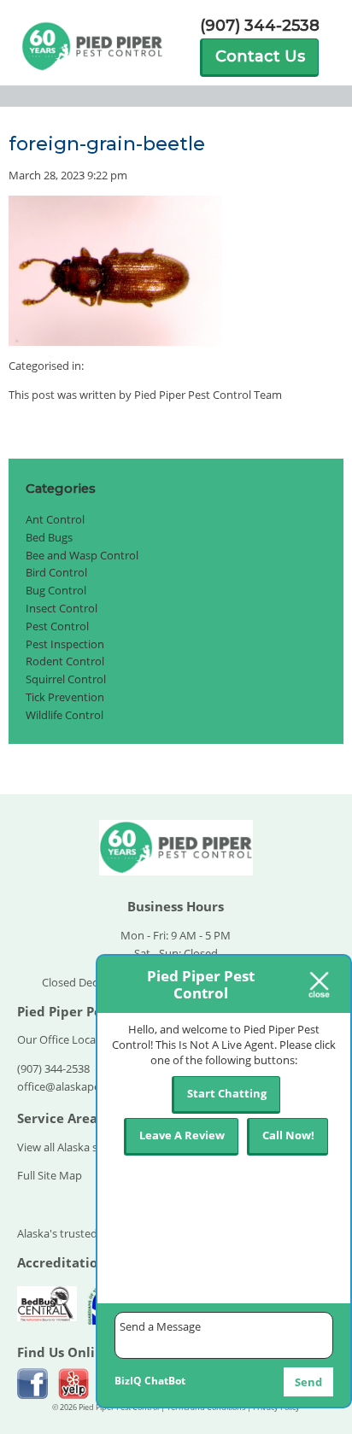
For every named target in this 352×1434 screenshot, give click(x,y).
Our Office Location (66, 1039)
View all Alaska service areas (87, 1147)
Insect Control (61, 608)
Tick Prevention (65, 697)
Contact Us (260, 56)
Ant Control (55, 519)
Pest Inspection (65, 644)
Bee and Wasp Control (82, 555)
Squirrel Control (66, 679)
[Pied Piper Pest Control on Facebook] (32, 1383)
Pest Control (57, 626)
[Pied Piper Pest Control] (176, 875)
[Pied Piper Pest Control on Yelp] (73, 1383)
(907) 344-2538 (260, 26)
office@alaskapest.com (75, 1086)
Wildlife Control (64, 715)
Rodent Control (65, 661)
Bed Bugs (49, 537)
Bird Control (56, 572)
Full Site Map (49, 1175)
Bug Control (56, 590)
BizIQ (128, 1380)
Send (308, 1382)
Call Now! (288, 1135)
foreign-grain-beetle (107, 143)
